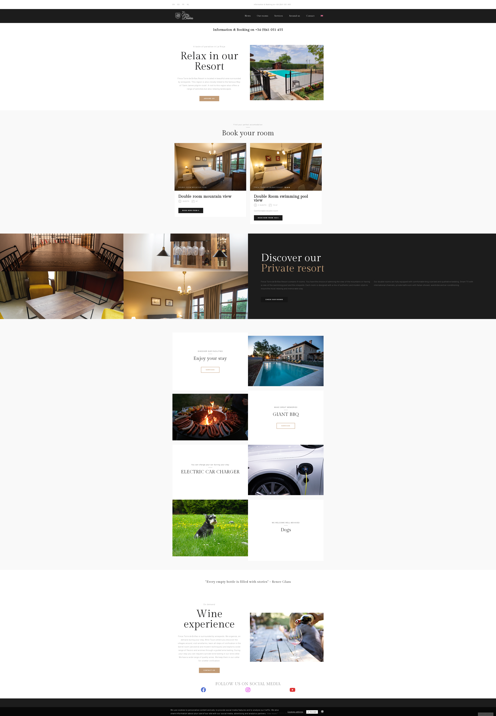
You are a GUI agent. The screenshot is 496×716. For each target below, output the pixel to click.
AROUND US (209, 98)
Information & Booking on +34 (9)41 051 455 (272, 4)
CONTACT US (209, 670)
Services (278, 16)
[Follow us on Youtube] (292, 690)
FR (183, 4)
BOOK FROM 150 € (268, 218)
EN (173, 4)
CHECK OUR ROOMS (274, 299)
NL (188, 4)
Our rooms (262, 16)
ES (178, 4)
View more (272, 714)
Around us (294, 16)
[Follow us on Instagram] (248, 690)
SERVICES (210, 370)
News (248, 16)
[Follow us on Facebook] (203, 690)
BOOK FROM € (190, 210)
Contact (310, 16)
